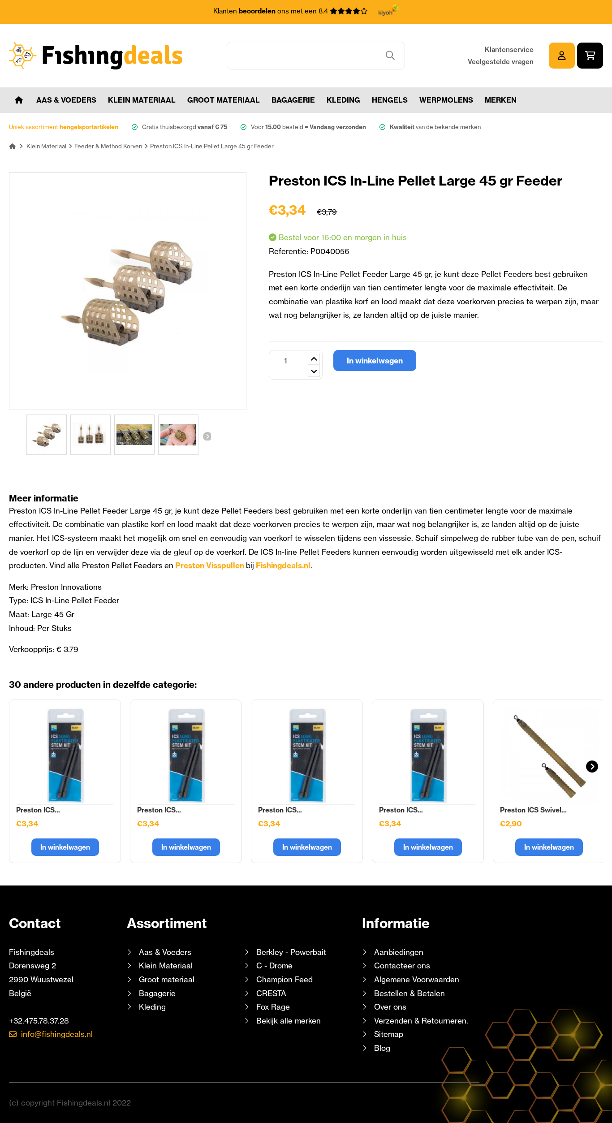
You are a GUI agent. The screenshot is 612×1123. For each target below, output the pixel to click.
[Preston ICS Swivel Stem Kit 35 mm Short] (549, 755)
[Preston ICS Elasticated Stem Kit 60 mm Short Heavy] (186, 755)
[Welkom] (19, 100)
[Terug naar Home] (12, 146)
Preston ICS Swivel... (533, 810)
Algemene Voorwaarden (416, 979)
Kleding (343, 99)
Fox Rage (273, 1006)
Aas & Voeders (66, 99)
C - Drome (274, 965)
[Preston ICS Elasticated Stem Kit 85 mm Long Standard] (307, 755)
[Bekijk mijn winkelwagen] (590, 56)
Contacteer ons (402, 965)
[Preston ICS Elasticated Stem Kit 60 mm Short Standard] (65, 755)
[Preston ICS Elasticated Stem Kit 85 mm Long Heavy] (428, 755)
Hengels (390, 99)
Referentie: (289, 251)
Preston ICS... (38, 810)
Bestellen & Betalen (409, 993)
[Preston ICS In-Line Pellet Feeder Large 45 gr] (46, 434)
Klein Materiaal (142, 99)
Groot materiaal (223, 99)
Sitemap (388, 1034)
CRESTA (271, 993)
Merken (501, 99)
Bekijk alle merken (288, 1020)
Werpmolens (446, 99)
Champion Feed (284, 979)
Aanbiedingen (398, 952)
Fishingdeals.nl (283, 565)
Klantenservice (509, 49)
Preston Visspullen (209, 565)
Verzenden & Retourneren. (421, 1020)
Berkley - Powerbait (291, 952)
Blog (381, 1048)
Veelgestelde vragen (501, 61)
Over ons (390, 1006)
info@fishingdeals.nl (57, 1034)
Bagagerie (293, 99)
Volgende (206, 436)
